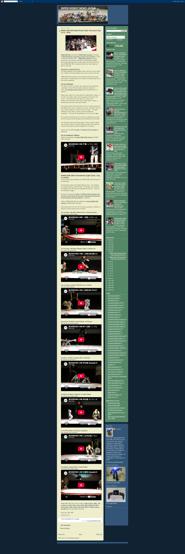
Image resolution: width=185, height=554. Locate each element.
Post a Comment (65, 528)
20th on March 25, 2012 (91, 505)
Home (80, 534)
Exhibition (110, 364)
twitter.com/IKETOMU (114, 405)
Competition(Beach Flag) (115, 305)
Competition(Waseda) (114, 362)
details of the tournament (89, 194)
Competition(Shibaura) (114, 350)
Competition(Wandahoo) (114, 360)
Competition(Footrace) (114, 310)
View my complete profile (115, 462)
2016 (109, 244)
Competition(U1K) (113, 357)
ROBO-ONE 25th (66, 55)
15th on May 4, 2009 (91, 503)
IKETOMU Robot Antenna (115, 410)
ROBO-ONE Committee (85, 55)
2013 (109, 278)
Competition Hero (112, 300)
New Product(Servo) (113, 385)
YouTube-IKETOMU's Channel (116, 408)
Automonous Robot (113, 295)
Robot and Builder (113, 390)
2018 (109, 240)
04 (110, 268)
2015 (109, 247)
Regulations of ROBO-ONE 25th (70, 69)
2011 (109, 283)
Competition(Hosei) (113, 312)
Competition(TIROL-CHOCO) (116, 355)
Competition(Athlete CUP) (115, 303)
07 (110, 264)
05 (110, 266)
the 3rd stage (80, 196)
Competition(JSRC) (113, 317)
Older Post (99, 534)
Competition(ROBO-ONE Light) (116, 336)
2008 (109, 290)
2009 (109, 287)
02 (110, 273)
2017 (109, 242)
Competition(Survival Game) (116, 353)
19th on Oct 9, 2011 (78, 505)
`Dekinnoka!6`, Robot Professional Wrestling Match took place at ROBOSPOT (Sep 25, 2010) (120, 167)
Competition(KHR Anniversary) (116, 319)
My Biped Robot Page (114, 403)
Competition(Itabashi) (114, 314)
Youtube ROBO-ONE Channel (83, 137)
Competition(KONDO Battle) (115, 322)
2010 (109, 285)
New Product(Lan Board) (114, 371)
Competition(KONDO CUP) (115, 324)
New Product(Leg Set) (114, 374)
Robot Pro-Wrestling (113, 395)
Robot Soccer (111, 397)
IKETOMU (118, 429)
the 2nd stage (71, 196)
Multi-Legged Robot (113, 367)
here (97, 113)
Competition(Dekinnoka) (114, 307)
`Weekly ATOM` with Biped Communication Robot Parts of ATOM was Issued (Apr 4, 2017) (120, 148)
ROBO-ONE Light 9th (84, 58)
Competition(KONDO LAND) (115, 326)
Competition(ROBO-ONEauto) (116, 341)
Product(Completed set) (114, 387)
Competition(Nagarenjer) (114, 329)
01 (110, 275)
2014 (109, 249)
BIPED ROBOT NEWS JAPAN (78, 8)
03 (110, 271)
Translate (119, 39)
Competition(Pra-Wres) (114, 333)
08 (110, 262)
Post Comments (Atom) (72, 538)
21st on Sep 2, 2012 (67, 507)
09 (110, 251)
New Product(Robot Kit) (114, 380)
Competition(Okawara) (114, 331)
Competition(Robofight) (114, 343)
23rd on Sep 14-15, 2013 (80, 507)
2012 (109, 280)
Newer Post (61, 534)
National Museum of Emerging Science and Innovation (78, 56)
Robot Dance (111, 392)
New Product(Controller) (114, 369)
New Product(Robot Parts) (115, 383)
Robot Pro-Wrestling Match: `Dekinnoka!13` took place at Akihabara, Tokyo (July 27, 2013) (120, 204)
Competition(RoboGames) (115, 345)
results (77, 130)
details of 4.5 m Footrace (89, 130)
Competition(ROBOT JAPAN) (116, 348)
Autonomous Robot (113, 298)
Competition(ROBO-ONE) (94, 521)
